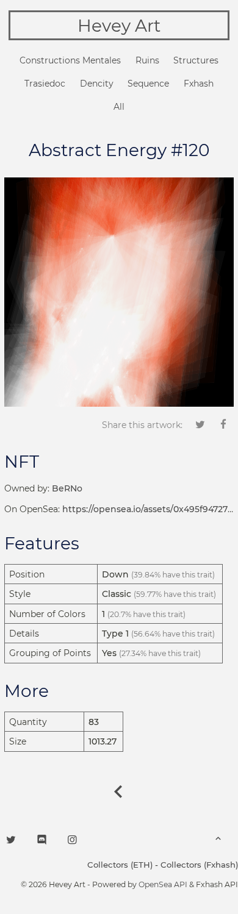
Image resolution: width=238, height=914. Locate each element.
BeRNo (67, 488)
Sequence (148, 83)
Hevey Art (119, 25)
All (119, 106)
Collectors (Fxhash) (199, 864)
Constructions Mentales (70, 60)
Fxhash (199, 83)
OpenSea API (163, 884)
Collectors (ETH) (120, 864)
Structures (195, 60)
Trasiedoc (44, 83)
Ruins (147, 60)
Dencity (97, 83)
